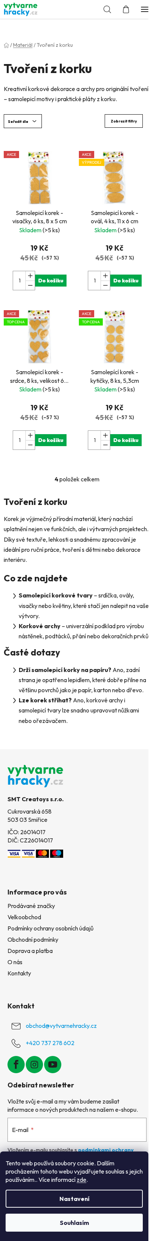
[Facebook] (16, 1064)
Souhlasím (74, 1222)
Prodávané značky (31, 905)
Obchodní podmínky (32, 939)
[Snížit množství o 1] (30, 285)
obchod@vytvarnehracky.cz (61, 1025)
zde (81, 1179)
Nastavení (74, 1198)
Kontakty (19, 973)
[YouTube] (52, 1064)
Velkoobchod (24, 917)
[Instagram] (34, 1064)
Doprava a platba (30, 950)
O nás (14, 962)
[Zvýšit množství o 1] (30, 276)
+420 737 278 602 (50, 1043)
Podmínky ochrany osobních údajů (50, 928)
